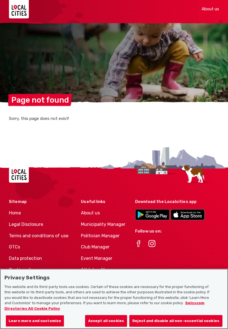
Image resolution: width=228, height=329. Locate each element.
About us (210, 8)
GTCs (14, 247)
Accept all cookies (106, 321)
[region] (114, 299)
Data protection (25, 258)
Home (15, 213)
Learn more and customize (35, 321)
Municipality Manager (103, 224)
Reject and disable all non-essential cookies (175, 321)
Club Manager (95, 247)
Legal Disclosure (26, 224)
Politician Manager (100, 235)
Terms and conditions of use (38, 235)
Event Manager (96, 258)
